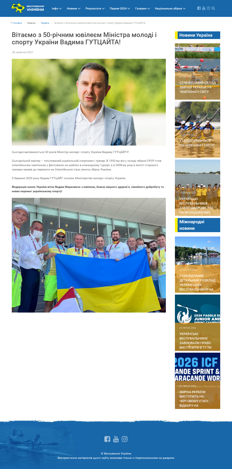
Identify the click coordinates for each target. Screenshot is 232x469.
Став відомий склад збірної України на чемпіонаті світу (197, 87)
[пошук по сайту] (213, 8)
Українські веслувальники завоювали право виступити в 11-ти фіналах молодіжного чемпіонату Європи (196, 347)
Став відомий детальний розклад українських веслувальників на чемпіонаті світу (197, 285)
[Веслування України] (28, 8)
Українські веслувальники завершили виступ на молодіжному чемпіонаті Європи (196, 208)
